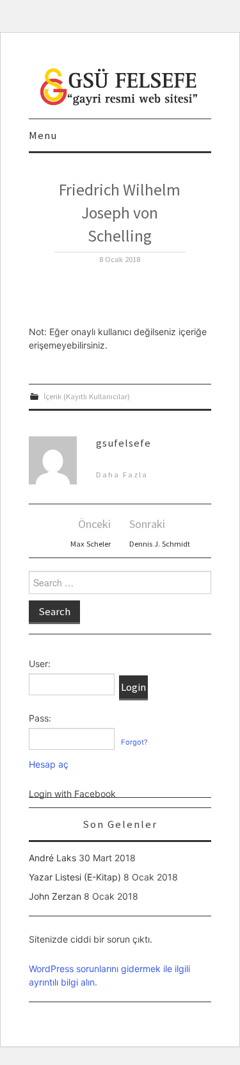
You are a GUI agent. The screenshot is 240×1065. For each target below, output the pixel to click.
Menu (43, 135)
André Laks (52, 857)
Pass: (40, 718)
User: (40, 663)
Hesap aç (48, 764)
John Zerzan (55, 896)
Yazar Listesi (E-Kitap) (75, 876)
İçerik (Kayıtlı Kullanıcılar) (87, 396)
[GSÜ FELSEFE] (120, 85)
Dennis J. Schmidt (159, 544)
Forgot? (134, 742)
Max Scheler (90, 544)
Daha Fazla (122, 474)
